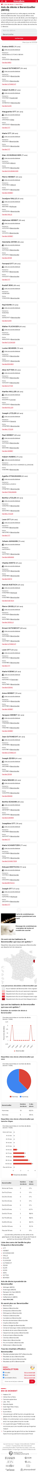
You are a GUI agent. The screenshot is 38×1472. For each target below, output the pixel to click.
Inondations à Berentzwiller (12, 1318)
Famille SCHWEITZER (9, 861)
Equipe (17, 1444)
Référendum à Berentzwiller (12, 1345)
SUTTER (6, 1275)
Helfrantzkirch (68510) (10, 1297)
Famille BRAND (7, 796)
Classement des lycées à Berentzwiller (16, 1333)
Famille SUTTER (7, 386)
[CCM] (28, 1458)
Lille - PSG (6, 1402)
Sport (6, 1375)
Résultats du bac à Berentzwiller (13, 1356)
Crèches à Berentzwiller (11, 1338)
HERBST (6, 1251)
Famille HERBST (7, 193)
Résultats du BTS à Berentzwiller (14, 1361)
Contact (8, 1446)
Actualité (7, 1372)
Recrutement (28, 1446)
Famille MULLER (7, 407)
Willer (12, 120)
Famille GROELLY (8, 622)
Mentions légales (7, 1449)
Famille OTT (6, 128)
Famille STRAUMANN (9, 492)
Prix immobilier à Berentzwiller (13, 1343)
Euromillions (7, 1412)
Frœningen (14, 679)
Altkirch (13, 163)
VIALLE (5, 1255)
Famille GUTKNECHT (9, 84)
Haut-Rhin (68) (8, 1299)
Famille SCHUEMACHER (10, 171)
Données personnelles (9, 1447)
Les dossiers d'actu (10, 1378)
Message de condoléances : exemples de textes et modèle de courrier (26, 928)
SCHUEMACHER (8, 1253)
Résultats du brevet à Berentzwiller (14, 1359)
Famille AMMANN (8, 557)
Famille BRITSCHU (8, 883)
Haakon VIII (7, 1394)
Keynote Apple (8, 1404)
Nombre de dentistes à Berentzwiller (15, 1320)
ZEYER (5, 1265)
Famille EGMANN (8, 818)
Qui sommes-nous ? (8, 1444)
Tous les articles (16, 1446)
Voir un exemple (29, 1372)
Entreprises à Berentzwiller (12, 1311)
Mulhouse (13, 206)
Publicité (32, 1444)
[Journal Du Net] (10, 1462)
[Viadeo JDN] (28, 1466)
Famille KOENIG (7, 687)
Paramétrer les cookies (22, 1447)
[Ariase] (10, 1470)
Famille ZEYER (7, 258)
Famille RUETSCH (8, 601)
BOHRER (6, 1278)
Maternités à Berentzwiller (12, 1340)
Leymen (13, 400)
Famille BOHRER (7, 364)
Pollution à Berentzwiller (11, 1316)
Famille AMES (6, 62)
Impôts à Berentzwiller (10, 1323)
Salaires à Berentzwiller (10, 1308)
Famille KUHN (6, 321)
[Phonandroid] (28, 1469)
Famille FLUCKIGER (8, 342)
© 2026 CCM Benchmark (28, 1449)
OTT (4, 1248)
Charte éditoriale (24, 1444)
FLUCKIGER (7, 1260)
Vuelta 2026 (7, 1409)
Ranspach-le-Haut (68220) (11, 1292)
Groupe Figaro (16, 1449)
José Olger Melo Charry (11, 1407)
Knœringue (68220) (9, 1290)
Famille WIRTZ (7, 579)
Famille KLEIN (6, 106)
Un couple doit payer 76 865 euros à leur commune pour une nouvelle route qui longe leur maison (19, 1426)
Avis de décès (9, 4)
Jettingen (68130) (8, 1287)
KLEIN (5, 1268)
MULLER (6, 1258)
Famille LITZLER (7, 429)
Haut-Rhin (19, 4)
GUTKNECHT (7, 1263)
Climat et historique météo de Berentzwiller (17, 1328)
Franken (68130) (8, 1295)
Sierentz (13, 421)
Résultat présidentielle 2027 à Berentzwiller (17, 1354)
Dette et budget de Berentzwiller (14, 1325)
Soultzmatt (14, 98)
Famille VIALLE (7, 214)
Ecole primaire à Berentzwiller (13, 1335)
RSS (22, 1446)
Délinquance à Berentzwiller (12, 1313)
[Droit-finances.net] (28, 1462)
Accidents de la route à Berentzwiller (15, 1330)
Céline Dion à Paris (9, 1397)
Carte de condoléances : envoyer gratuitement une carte (26, 916)
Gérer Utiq (32, 1447)
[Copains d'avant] (10, 1466)
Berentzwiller (15, 59)
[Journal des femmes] (10, 1458)
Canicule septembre (10, 1399)
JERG (5, 1273)
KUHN (5, 1270)
